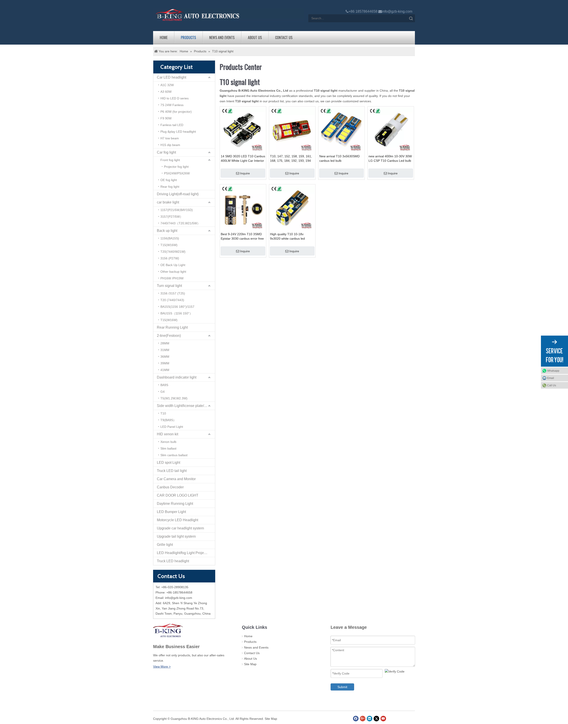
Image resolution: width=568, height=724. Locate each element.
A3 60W (166, 91)
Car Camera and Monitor (176, 479)
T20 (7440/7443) (172, 300)
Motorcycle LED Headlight (177, 520)
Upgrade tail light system (176, 536)
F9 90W (166, 118)
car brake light (168, 202)
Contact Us (283, 37)
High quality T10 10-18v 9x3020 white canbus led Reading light (287, 236)
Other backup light (173, 271)
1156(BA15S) (169, 238)
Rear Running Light (172, 327)
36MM (164, 356)
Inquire (245, 173)
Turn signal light (169, 286)
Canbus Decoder (170, 487)
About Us (255, 37)
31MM (164, 350)
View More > (162, 666)
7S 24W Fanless (171, 105)
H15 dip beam (170, 145)
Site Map (250, 664)
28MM (164, 343)
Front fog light (170, 160)
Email (550, 377)
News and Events (222, 37)
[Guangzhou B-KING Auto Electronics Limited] (228, 14)
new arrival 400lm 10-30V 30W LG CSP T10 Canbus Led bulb (390, 158)
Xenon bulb (168, 442)
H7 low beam (169, 138)
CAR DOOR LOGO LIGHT (177, 495)
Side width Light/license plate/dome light (186, 406)
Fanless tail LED (171, 125)
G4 (162, 391)
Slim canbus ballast (173, 455)
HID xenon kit (167, 434)
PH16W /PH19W (171, 278)
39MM (164, 363)
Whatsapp (553, 370)
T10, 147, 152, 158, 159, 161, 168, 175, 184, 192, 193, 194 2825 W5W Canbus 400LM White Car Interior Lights (291, 158)
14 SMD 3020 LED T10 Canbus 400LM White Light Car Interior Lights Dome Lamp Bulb (243, 158)
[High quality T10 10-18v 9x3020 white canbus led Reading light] (292, 207)
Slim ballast (168, 448)
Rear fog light (169, 186)
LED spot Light (168, 462)
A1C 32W (167, 85)
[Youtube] (383, 718)
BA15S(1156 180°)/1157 (177, 306)
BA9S (164, 385)
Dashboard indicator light (176, 377)
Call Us (551, 385)
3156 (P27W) (169, 258)
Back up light (167, 231)
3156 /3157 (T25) (172, 293)
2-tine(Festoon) (169, 335)
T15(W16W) (169, 245)
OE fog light (168, 180)
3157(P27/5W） (171, 216)
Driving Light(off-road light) (178, 194)
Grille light (165, 544)
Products (188, 37)
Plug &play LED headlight (178, 131)
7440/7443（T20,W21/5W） (180, 223)
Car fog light (166, 152)
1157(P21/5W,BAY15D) (176, 210)
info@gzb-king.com (397, 11)
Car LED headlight (171, 77)
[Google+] (362, 718)
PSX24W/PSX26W (177, 173)
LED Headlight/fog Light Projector (183, 553)
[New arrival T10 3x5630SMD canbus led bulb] (341, 129)
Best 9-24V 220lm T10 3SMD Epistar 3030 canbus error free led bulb (242, 236)
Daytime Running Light (175, 503)
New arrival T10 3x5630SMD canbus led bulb (339, 158)
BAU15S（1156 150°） (176, 313)
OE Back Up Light (172, 265)
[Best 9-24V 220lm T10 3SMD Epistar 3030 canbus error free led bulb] (243, 207)
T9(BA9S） (168, 420)
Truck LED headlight (173, 561)
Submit (342, 687)
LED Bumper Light (171, 512)
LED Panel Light (171, 426)
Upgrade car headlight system (180, 528)
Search (411, 18)
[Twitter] (376, 718)
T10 (163, 413)
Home (164, 37)
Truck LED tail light (172, 471)
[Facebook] (356, 718)
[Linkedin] (369, 718)
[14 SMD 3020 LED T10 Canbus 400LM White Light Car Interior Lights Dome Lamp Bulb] (243, 129)
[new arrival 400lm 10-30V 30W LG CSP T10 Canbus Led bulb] (391, 129)
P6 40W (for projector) (176, 111)
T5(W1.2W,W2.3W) (173, 398)
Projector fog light (176, 166)
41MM (164, 370)
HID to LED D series (174, 98)
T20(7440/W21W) (172, 251)
